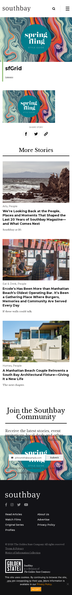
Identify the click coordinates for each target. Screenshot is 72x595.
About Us (43, 514)
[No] (67, 584)
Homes (7, 365)
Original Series (14, 524)
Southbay (28, 565)
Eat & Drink (9, 283)
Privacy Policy (46, 524)
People (13, 206)
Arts (5, 206)
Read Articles (13, 514)
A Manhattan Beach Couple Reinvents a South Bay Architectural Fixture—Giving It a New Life (36, 375)
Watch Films (13, 519)
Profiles (10, 530)
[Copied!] (46, 134)
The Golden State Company (37, 572)
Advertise (43, 519)
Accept (36, 589)
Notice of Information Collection (22, 552)
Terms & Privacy (14, 548)
